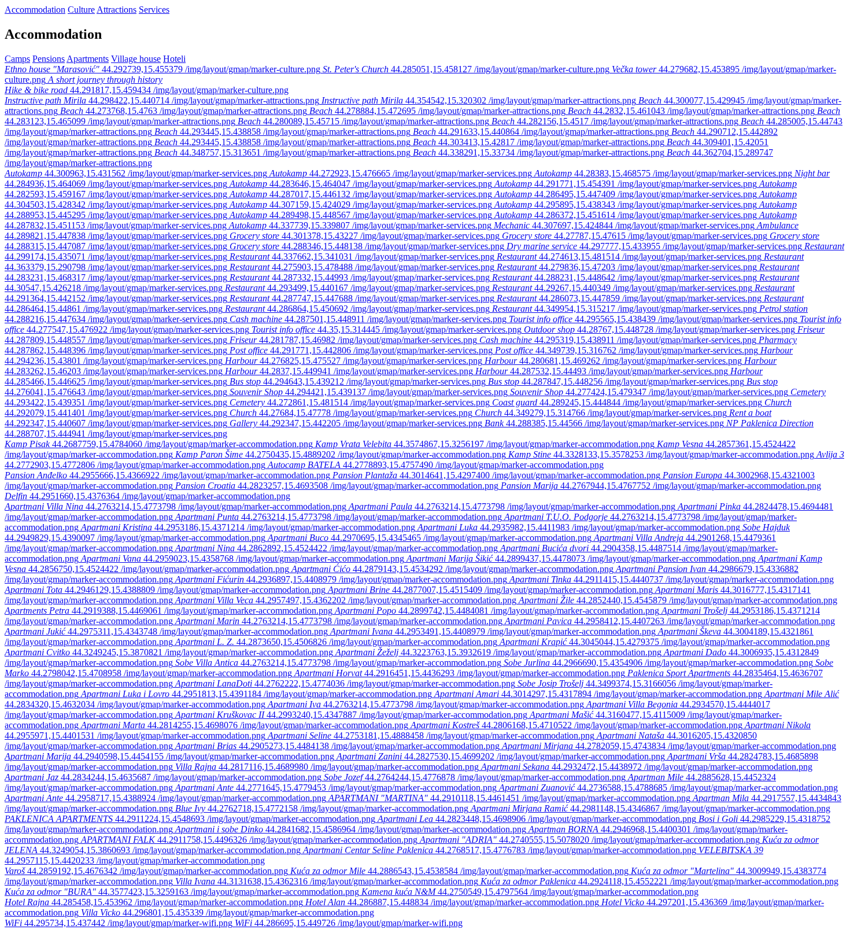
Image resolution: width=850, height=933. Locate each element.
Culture (81, 9)
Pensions (48, 59)
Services (154, 9)
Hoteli (174, 59)
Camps (17, 59)
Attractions (116, 9)
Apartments (87, 59)
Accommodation (35, 9)
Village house (136, 59)
